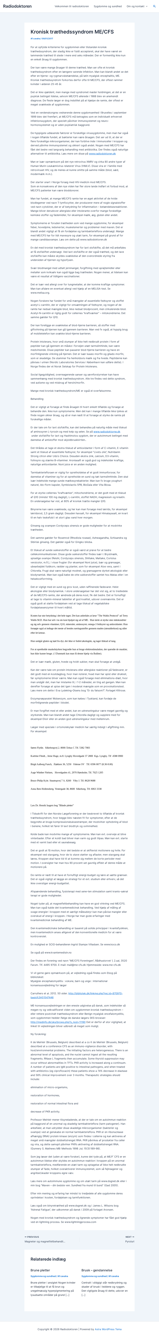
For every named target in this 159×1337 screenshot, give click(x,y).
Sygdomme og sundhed (108, 6)
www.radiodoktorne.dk (106, 431)
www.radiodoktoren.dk (102, 153)
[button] (146, 6)
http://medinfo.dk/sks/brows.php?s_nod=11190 (58, 1022)
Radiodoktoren (17, 6)
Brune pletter (40, 1270)
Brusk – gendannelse (97, 1270)
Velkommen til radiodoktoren (72, 6)
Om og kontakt (135, 6)
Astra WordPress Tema (108, 1329)
